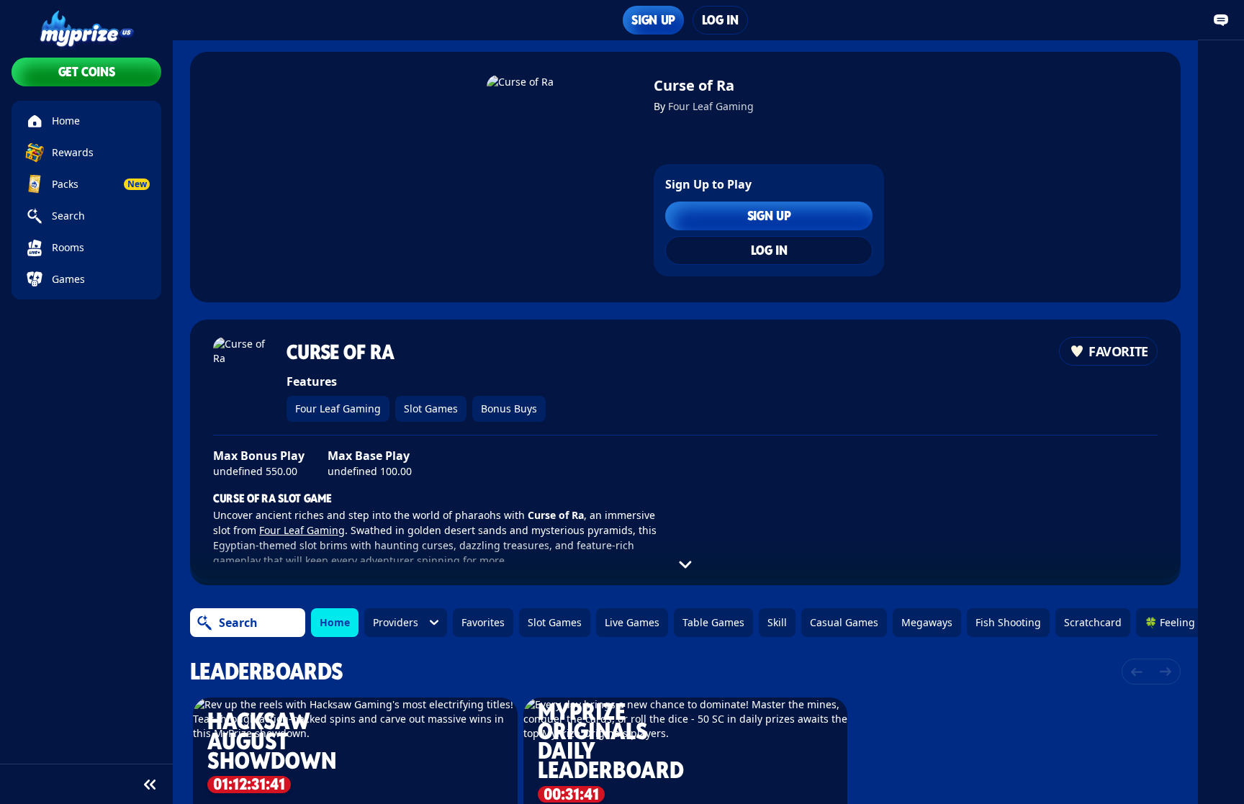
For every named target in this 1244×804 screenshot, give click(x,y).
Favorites (483, 622)
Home (335, 622)
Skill (777, 622)
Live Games (632, 622)
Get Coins (86, 71)
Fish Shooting (1008, 622)
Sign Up (653, 20)
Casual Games (844, 622)
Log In (720, 20)
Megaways (926, 622)
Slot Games (431, 408)
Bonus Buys (509, 408)
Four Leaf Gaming (711, 106)
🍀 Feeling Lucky (1185, 622)
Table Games (713, 622)
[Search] (204, 622)
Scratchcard (1093, 622)
